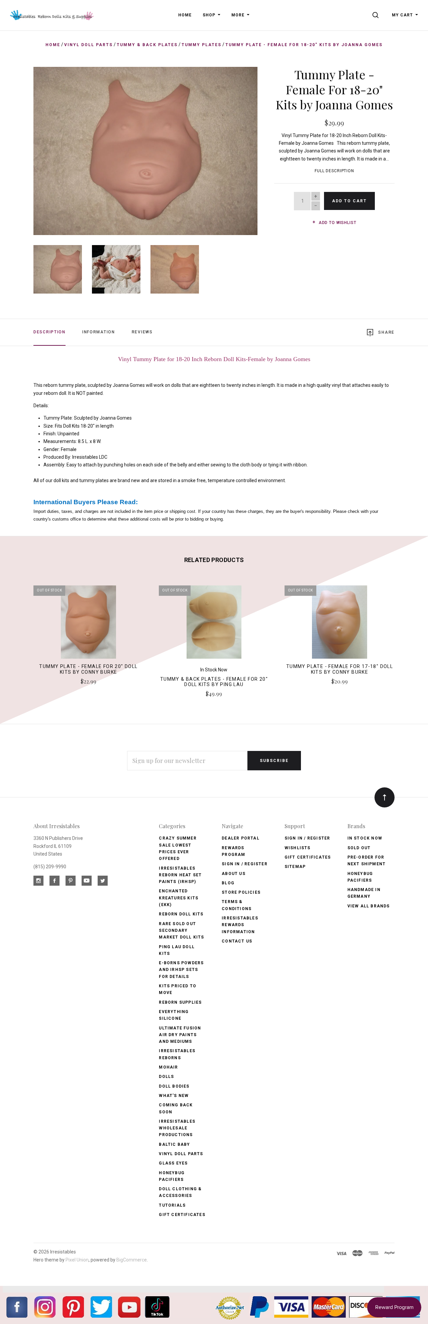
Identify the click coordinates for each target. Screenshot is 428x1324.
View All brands (368, 906)
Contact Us (237, 941)
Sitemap (295, 866)
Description (49, 332)
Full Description (334, 171)
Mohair (168, 1067)
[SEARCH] (376, 15)
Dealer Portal (240, 838)
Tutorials (172, 1205)
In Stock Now (364, 838)
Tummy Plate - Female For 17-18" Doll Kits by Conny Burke (339, 669)
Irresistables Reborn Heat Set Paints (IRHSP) (180, 875)
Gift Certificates (182, 1214)
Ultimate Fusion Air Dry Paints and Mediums (180, 1035)
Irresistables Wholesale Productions (177, 1128)
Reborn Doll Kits (181, 914)
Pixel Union (77, 1259)
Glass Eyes (173, 1163)
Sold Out (359, 848)
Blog (228, 883)
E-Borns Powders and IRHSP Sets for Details (181, 970)
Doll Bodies (174, 1086)
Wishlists (298, 848)
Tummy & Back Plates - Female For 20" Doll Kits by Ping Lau (214, 681)
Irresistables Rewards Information (240, 925)
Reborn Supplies (180, 1002)
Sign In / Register (245, 864)
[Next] (238, 148)
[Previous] (52, 148)
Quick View (88, 625)
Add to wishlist (336, 222)
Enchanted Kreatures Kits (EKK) (178, 898)
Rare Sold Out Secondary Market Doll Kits (181, 930)
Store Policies (241, 892)
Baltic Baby (174, 1144)
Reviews (142, 332)
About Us (233, 873)
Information (98, 332)
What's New (174, 1095)
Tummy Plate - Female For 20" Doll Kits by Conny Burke (88, 669)
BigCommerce (131, 1259)
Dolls (166, 1076)
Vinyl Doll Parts (181, 1153)
